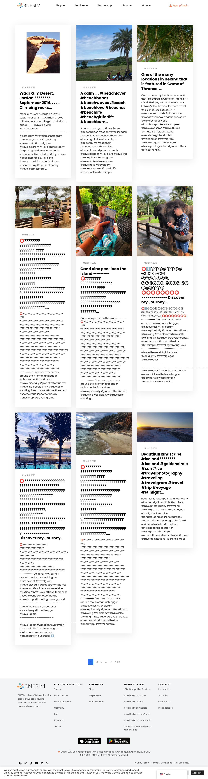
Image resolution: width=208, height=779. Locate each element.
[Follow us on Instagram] (25, 763)
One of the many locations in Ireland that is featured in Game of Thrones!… (164, 81)
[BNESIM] (31, 686)
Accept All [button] (197, 772)
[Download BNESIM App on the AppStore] (89, 740)
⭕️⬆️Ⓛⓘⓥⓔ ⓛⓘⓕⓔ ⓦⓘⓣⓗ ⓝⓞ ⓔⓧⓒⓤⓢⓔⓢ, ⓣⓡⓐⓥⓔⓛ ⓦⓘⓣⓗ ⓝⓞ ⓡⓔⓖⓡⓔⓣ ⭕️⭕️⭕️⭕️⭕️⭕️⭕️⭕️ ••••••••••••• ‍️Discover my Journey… (165, 285)
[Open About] (131, 5)
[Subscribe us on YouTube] (36, 763)
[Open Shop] (64, 5)
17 (111, 662)
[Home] (28, 5)
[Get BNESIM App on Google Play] (118, 740)
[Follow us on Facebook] (20, 763)
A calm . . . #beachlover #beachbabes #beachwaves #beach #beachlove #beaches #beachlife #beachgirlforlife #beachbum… (103, 107)
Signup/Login (180, 5)
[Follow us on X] (47, 763)
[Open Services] (87, 5)
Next (117, 662)
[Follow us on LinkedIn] (41, 763)
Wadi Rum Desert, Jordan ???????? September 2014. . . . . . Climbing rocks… (39, 100)
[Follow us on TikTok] (31, 763)
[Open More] (150, 5)
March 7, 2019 (28, 87)
